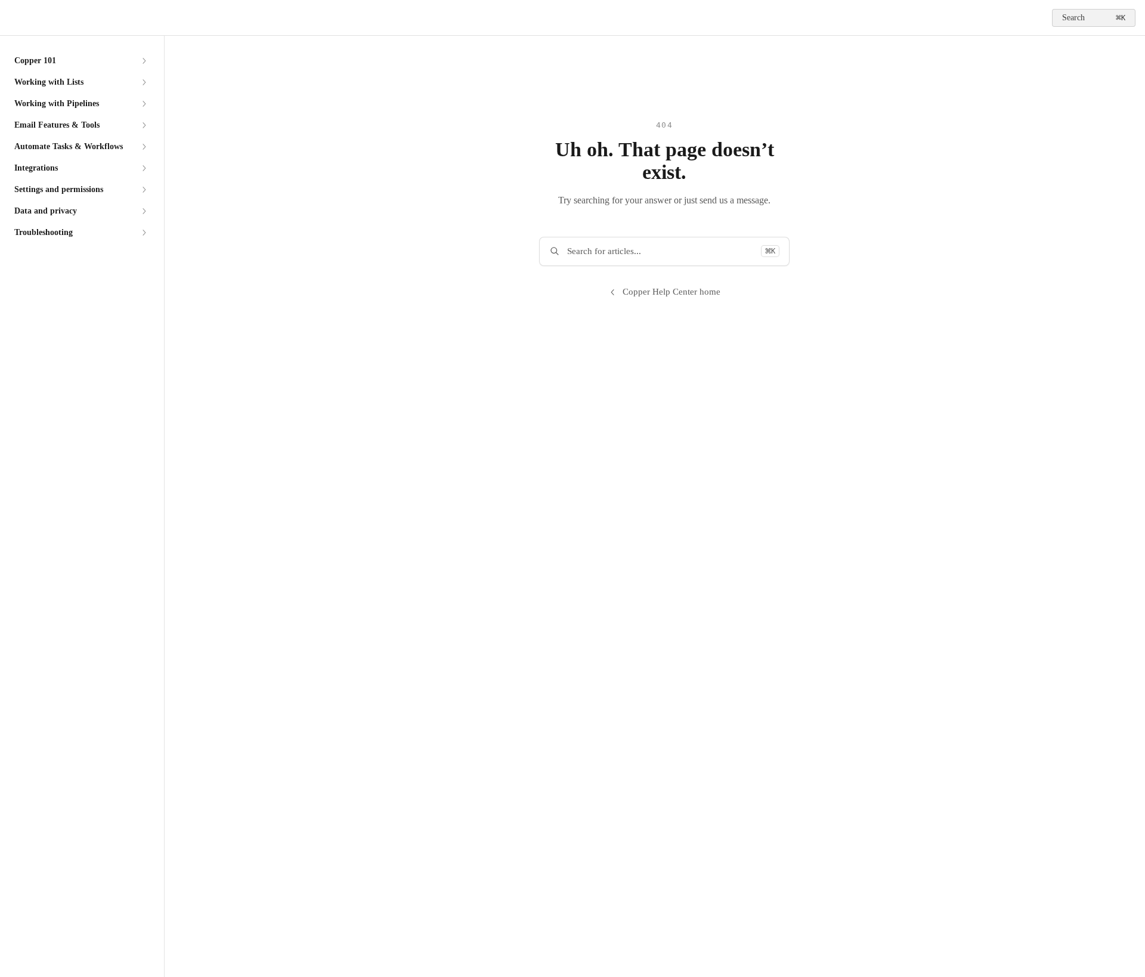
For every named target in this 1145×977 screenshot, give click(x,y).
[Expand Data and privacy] (143, 211)
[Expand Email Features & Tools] (143, 125)
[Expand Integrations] (143, 168)
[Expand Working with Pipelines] (143, 103)
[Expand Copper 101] (143, 60)
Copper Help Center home (671, 291)
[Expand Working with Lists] (143, 82)
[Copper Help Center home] (12, 17)
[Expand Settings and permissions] (143, 189)
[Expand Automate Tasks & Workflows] (143, 146)
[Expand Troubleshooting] (143, 232)
